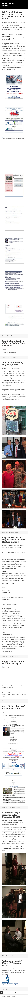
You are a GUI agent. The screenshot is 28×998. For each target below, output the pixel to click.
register (10, 687)
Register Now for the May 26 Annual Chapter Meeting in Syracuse (13, 539)
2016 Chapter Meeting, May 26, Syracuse (13, 363)
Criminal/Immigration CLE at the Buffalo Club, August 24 (13, 343)
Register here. (5, 712)
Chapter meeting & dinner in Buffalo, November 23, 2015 (11, 814)
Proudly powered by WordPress (8, 996)
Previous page (1, 992)
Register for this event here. (9, 352)
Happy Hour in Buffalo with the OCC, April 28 (13, 662)
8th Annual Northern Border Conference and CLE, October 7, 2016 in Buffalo (13, 15)
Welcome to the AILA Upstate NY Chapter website (12, 963)
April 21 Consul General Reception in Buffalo (13, 707)
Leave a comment (15, 335)
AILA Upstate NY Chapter (8, 4)
